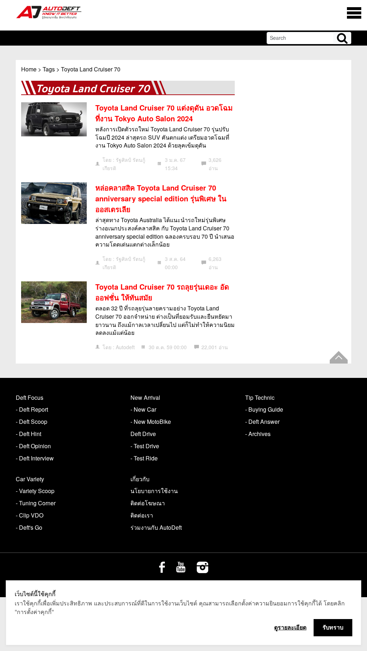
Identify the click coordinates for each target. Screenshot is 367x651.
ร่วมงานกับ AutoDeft (156, 527)
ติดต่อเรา (141, 515)
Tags (49, 69)
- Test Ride (144, 458)
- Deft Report (32, 409)
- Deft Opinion (33, 446)
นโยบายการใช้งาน (154, 491)
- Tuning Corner (36, 503)
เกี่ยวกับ (139, 479)
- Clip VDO (29, 515)
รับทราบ (333, 627)
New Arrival (145, 397)
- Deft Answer (262, 421)
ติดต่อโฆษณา (147, 503)
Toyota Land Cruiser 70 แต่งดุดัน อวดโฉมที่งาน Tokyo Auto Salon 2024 (164, 112)
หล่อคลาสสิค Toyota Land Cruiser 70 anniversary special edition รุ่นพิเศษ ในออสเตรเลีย (161, 198)
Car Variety (30, 479)
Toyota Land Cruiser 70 (90, 69)
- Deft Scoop (31, 421)
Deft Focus (29, 397)
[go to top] (339, 357)
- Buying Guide (264, 409)
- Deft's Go (29, 527)
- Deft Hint (28, 434)
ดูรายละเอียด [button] (290, 627)
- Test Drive (144, 446)
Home (29, 69)
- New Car (143, 409)
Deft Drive (143, 434)
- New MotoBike (150, 421)
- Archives (258, 434)
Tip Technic (260, 397)
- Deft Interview (35, 458)
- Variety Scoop (35, 491)
